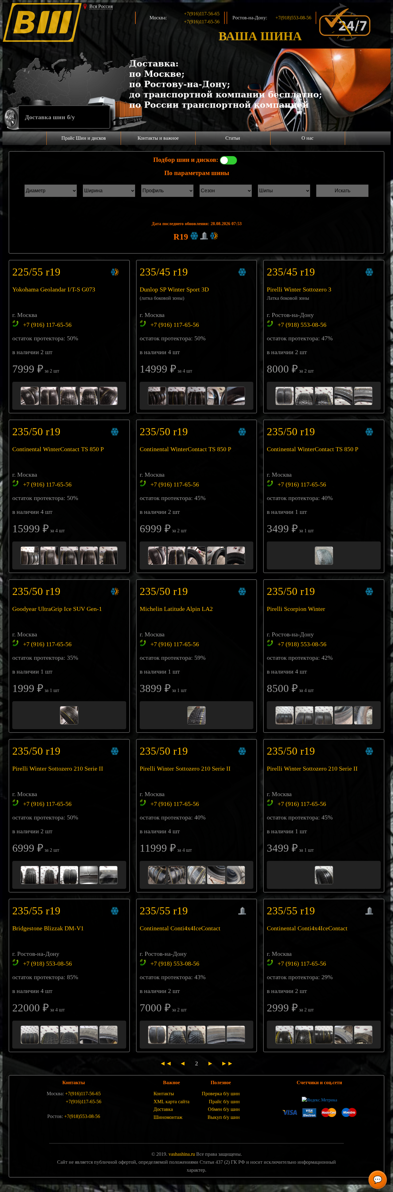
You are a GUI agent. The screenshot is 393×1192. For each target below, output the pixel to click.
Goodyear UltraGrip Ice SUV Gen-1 (57, 608)
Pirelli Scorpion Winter (296, 608)
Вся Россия (101, 6)
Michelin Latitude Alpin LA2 (176, 608)
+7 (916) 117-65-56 (47, 324)
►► (225, 1063)
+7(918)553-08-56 (293, 17)
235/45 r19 (165, 272)
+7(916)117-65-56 (202, 21)
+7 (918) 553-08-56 (302, 324)
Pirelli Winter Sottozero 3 (299, 289)
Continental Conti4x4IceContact (180, 928)
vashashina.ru (182, 1154)
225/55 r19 (37, 272)
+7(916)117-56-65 (202, 13)
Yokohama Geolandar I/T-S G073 (53, 289)
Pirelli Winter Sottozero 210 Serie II (57, 768)
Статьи (232, 138)
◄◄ (168, 1063)
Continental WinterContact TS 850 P (58, 449)
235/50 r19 (37, 432)
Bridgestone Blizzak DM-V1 (48, 928)
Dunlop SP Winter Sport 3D (174, 289)
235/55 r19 (37, 911)
